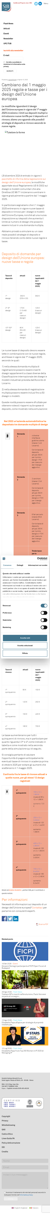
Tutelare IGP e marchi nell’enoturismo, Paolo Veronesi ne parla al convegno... (24, 995)
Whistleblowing (8, 1125)
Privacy (5, 1120)
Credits (5, 1151)
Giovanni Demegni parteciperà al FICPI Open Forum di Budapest (24, 967)
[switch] (44, 613)
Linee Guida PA (8, 1138)
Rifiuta (25, 653)
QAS (3, 1129)
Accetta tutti (25, 638)
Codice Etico (7, 1134)
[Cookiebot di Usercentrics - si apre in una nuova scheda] (37, 558)
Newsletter (8, 38)
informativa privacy (26, 1195)
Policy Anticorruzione (11, 1143)
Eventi (6, 33)
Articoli (6, 28)
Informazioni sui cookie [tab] (37, 565)
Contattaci (37, 907)
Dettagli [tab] (20, 565)
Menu (46, 3)
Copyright (6, 1116)
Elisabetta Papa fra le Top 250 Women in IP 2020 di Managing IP (22, 1052)
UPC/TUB (7, 43)
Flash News (8, 23)
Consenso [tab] (7, 565)
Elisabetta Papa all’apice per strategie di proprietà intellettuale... (22, 1023)
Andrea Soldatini (15, 890)
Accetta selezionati (25, 646)
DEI (3, 1147)
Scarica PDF (43, 924)
